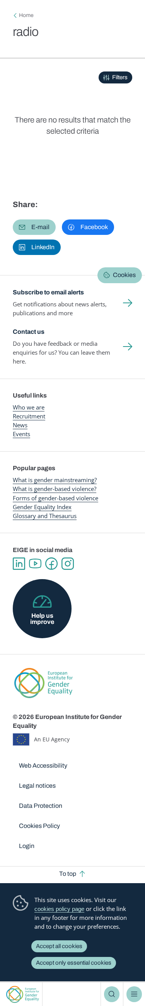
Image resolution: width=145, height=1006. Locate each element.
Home (26, 15)
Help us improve (42, 618)
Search (111, 994)
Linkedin (19, 563)
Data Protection (40, 805)
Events (21, 434)
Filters (120, 77)
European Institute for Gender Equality (22, 994)
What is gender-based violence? (54, 489)
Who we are (28, 407)
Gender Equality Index (42, 507)
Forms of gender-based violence (55, 498)
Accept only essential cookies (73, 963)
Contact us (28, 331)
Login (26, 846)
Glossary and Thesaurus (45, 516)
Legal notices (37, 785)
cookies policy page (59, 909)
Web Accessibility (43, 765)
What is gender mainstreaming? (55, 480)
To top (67, 873)
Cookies (124, 275)
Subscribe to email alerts (48, 292)
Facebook (51, 563)
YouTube (35, 563)
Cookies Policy (39, 825)
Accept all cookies (59, 946)
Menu (134, 994)
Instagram (67, 563)
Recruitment (29, 416)
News (20, 425)
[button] (34, 227)
